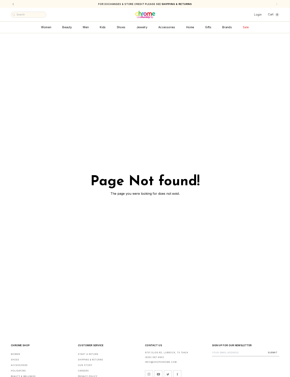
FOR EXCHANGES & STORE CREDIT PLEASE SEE (145, 4)
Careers (83, 370)
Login (258, 14)
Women (46, 27)
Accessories (166, 27)
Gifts (208, 27)
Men (86, 27)
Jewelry (142, 27)
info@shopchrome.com (161, 362)
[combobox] (28, 15)
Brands (227, 27)
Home (190, 27)
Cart (273, 14)
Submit (273, 352)
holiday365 (18, 370)
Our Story (85, 365)
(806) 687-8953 (154, 357)
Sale (246, 27)
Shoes (121, 27)
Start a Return (88, 354)
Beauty (67, 27)
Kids (103, 27)
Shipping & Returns (90, 359)
